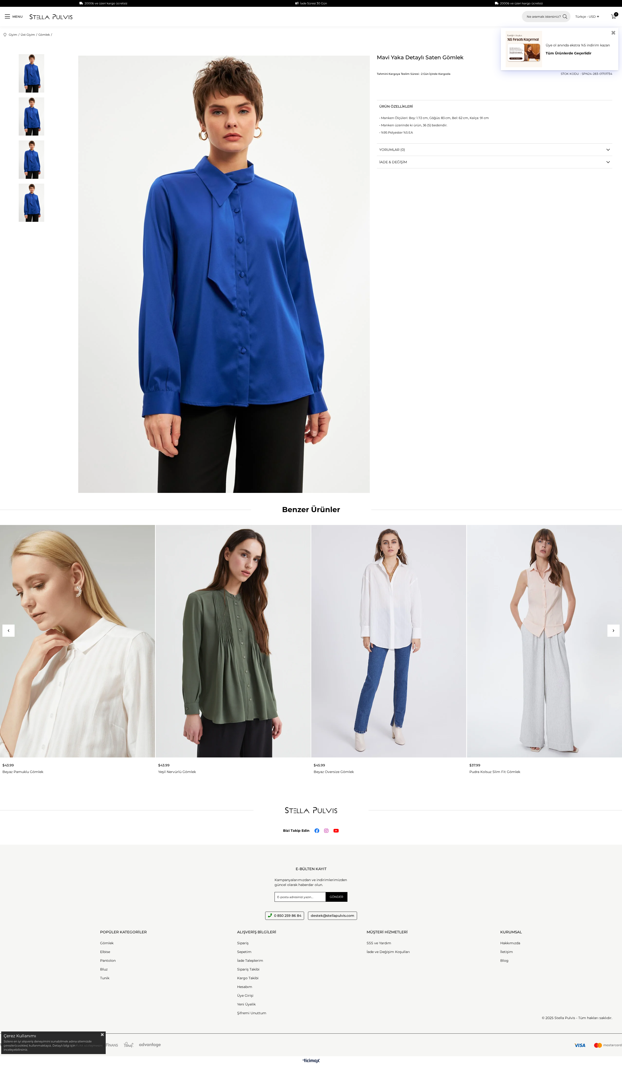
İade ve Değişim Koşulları (388, 952)
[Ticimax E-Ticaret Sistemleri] (311, 1061)
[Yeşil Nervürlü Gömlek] (233, 641)
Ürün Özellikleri (396, 106)
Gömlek (106, 943)
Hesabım (244, 987)
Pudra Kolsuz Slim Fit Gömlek (494, 772)
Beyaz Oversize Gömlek (334, 772)
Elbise (105, 952)
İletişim (506, 952)
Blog (504, 960)
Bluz (104, 969)
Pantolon (108, 960)
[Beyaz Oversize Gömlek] (388, 641)
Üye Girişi (245, 995)
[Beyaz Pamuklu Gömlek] (77, 641)
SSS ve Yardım (379, 943)
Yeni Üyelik (246, 1004)
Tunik (104, 978)
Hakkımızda (510, 943)
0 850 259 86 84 (287, 915)
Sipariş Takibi (248, 969)
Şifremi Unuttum (251, 1013)
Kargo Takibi (248, 978)
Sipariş (243, 943)
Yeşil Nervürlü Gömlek (177, 772)
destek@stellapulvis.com (332, 915)
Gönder (336, 897)
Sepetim (244, 952)
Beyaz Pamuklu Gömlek (22, 772)
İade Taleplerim (250, 960)
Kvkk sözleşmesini (89, 1045)
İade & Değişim (393, 162)
